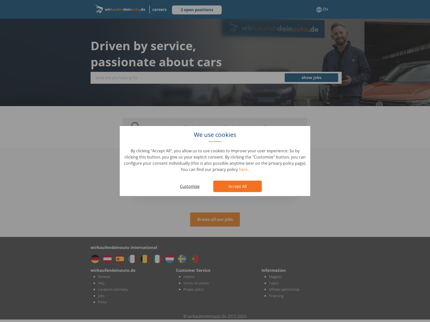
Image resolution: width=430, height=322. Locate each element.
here (244, 169)
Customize (190, 186)
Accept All (237, 186)
